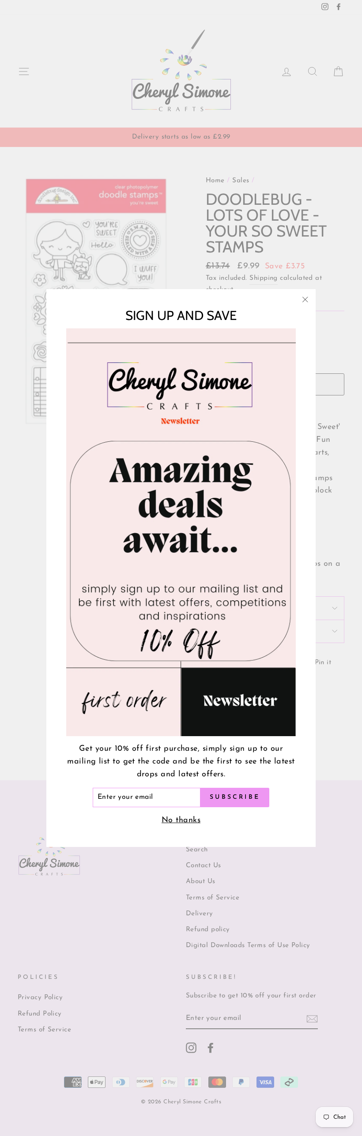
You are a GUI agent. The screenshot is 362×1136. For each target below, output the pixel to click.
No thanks (181, 820)
